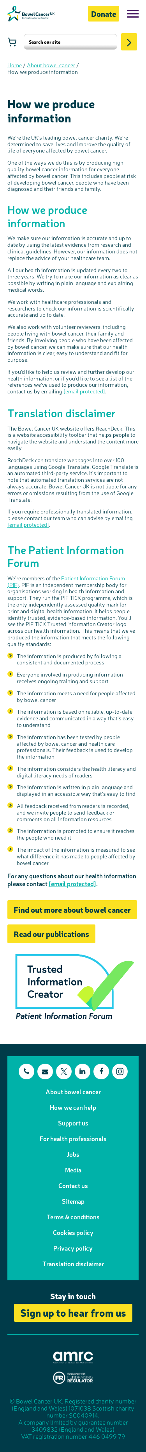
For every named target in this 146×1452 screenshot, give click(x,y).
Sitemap (73, 1201)
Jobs (73, 1154)
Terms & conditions (73, 1216)
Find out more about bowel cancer (72, 909)
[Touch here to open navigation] (133, 13)
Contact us (73, 1185)
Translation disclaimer (73, 1263)
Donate (103, 13)
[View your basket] (12, 42)
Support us (73, 1122)
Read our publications (51, 933)
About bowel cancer (51, 64)
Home (14, 64)
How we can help (73, 1107)
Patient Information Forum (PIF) (66, 581)
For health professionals (73, 1138)
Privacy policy (73, 1248)
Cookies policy (73, 1232)
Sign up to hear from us (73, 1312)
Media (73, 1169)
